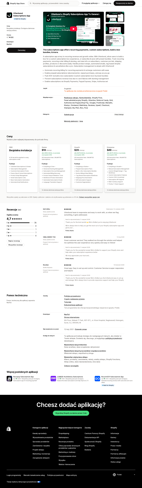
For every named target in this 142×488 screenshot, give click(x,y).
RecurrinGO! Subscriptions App (112, 377)
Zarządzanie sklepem (41, 458)
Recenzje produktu (66, 442)
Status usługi (116, 462)
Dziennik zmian (81, 329)
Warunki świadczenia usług (34, 475)
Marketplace (64, 437)
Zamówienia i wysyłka (41, 446)
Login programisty (14, 475)
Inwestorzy (115, 442)
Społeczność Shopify (93, 442)
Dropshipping (64, 433)
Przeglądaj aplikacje (90, 3)
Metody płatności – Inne (73, 121)
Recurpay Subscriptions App (23, 377)
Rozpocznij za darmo (124, 3)
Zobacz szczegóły (71, 366)
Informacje (115, 433)
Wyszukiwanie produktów (43, 437)
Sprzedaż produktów (41, 442)
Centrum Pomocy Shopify (95, 433)
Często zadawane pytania (74, 299)
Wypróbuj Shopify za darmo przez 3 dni (71, 413)
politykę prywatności (114, 338)
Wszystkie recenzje (15, 245)
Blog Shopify (90, 446)
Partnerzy (114, 450)
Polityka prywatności (72, 296)
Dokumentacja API (92, 437)
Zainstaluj (21, 50)
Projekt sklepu (38, 450)
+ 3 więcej (115, 41)
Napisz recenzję (14, 241)
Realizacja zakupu (71, 98)
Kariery (113, 437)
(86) (12, 37)
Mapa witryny (71, 475)
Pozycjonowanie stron (67, 456)
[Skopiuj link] (51, 209)
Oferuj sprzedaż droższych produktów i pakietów (69, 447)
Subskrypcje (69, 115)
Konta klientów (85, 98)
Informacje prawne (118, 458)
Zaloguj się (107, 3)
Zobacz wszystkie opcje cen (89, 197)
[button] (27, 379)
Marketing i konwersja (41, 454)
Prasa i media (116, 446)
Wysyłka (62, 460)
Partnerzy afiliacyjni (118, 454)
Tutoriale (67, 302)
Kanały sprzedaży (40, 433)
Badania (88, 450)
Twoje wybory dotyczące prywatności (22, 482)
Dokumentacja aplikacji (73, 305)
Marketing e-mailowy (67, 452)
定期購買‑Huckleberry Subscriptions (70, 377)
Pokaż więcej (69, 230)
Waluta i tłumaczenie (67, 464)
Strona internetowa (71, 317)
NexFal (9, 44)
